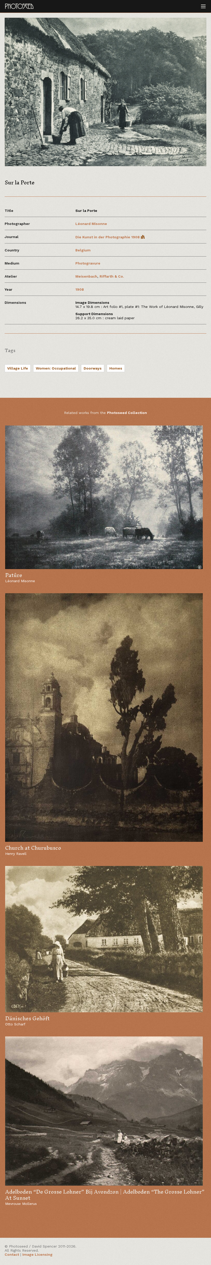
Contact (12, 1254)
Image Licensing (37, 1254)
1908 (79, 289)
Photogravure (87, 263)
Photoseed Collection (127, 413)
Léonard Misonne (91, 224)
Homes (115, 368)
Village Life (17, 368)
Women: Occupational (56, 368)
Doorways (93, 368)
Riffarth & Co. (112, 276)
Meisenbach (86, 276)
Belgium (83, 250)
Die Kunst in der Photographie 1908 (108, 237)
